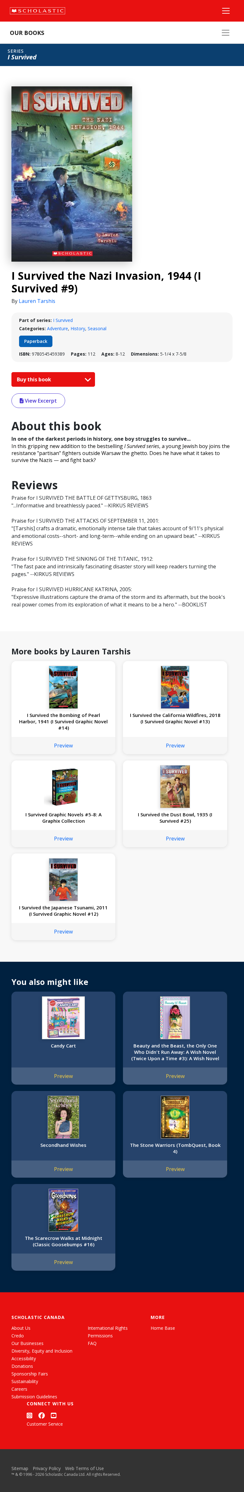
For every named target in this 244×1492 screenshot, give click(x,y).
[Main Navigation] (225, 11)
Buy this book (34, 379)
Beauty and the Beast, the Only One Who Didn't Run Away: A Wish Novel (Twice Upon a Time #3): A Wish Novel (175, 1051)
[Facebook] (41, 1415)
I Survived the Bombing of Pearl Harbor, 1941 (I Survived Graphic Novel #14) (63, 721)
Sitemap (19, 1468)
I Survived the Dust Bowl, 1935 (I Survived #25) (175, 817)
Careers (19, 1389)
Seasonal (97, 328)
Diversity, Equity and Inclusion (41, 1351)
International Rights (108, 1328)
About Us (20, 1328)
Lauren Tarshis (37, 301)
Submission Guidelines (34, 1397)
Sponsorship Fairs (29, 1374)
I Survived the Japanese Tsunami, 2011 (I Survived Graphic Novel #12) (63, 910)
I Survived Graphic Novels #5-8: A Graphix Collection (63, 817)
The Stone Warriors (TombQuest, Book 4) (175, 1148)
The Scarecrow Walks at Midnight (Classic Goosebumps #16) (63, 1241)
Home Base (163, 1328)
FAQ (92, 1343)
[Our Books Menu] (225, 33)
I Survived (63, 320)
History (78, 328)
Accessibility (23, 1358)
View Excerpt (40, 400)
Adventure (57, 328)
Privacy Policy (47, 1468)
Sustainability (24, 1381)
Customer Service (45, 1424)
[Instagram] (29, 1415)
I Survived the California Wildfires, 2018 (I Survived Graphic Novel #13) (175, 718)
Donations (22, 1366)
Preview (63, 745)
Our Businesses (27, 1343)
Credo (17, 1336)
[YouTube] (54, 1415)
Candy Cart (63, 1045)
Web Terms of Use (84, 1468)
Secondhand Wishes (63, 1145)
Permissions (100, 1336)
